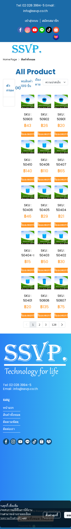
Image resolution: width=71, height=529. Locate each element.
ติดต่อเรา (9, 429)
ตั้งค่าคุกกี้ (52, 515)
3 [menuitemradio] (46, 324)
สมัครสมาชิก (50, 20)
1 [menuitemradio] (33, 324)
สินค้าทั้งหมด (11, 415)
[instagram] (27, 30)
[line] (42, 30)
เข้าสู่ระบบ (31, 20)
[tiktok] (49, 30)
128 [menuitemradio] (54, 324)
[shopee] (56, 30)
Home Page (10, 59)
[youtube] (35, 30)
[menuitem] (62, 324)
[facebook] (20, 30)
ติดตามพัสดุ (11, 422)
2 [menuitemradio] (39, 324)
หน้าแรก (8, 407)
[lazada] (56, 37)
